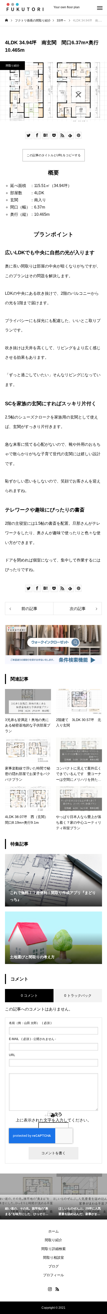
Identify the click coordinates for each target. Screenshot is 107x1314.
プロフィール (53, 1275)
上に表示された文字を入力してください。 (53, 1120)
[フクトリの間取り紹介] (27, 7)
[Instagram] (49, 1289)
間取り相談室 (53, 1258)
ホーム (53, 1231)
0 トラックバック (78, 996)
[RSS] (57, 1289)
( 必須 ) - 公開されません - (32, 1039)
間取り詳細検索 (53, 1249)
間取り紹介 (12, 65)
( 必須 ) (30, 1023)
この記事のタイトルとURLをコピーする (54, 155)
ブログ (53, 1266)
